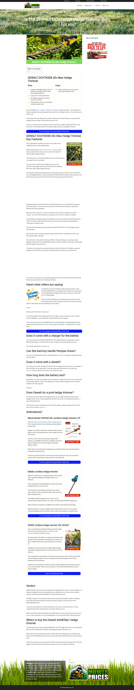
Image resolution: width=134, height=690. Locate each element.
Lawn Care (88, 5)
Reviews (79, 5)
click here (42, 407)
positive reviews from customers (48, 150)
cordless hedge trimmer (46, 110)
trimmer (28, 370)
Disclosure (77, 1)
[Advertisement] (54, 191)
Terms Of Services (90, 1)
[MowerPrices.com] (32, 5)
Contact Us (66, 1)
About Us (105, 5)
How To (98, 5)
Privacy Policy (104, 1)
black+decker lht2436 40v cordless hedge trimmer (46, 422)
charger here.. (46, 346)
